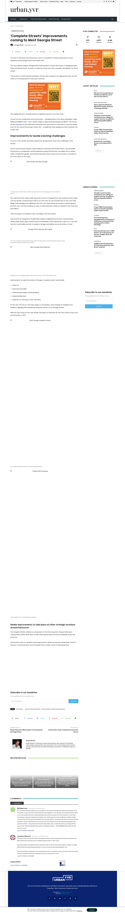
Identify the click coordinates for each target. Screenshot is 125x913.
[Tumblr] (70, 898)
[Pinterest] (65, 898)
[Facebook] (104, 1)
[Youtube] (113, 1)
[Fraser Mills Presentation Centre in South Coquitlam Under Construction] (87, 130)
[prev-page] (11, 791)
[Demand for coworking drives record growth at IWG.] (87, 142)
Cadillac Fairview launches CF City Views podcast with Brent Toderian (104, 245)
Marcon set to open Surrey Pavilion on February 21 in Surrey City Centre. (21, 784)
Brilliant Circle (22, 122)
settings (79, 911)
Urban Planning (67, 776)
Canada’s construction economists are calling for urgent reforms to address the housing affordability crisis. (67, 782)
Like (88, 36)
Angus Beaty (19, 45)
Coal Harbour (19, 709)
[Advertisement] (78, 10)
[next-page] (14, 791)
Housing (96, 215)
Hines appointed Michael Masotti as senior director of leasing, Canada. (44, 784)
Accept (92, 910)
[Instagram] (106, 1)
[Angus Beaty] (11, 45)
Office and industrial (44, 779)
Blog (21, 779)
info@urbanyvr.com (66, 892)
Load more (98, 151)
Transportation (19, 26)
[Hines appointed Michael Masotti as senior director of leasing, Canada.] (44, 774)
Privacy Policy (65, 893)
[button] (112, 19)
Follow (99, 36)
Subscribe (73, 701)
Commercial (97, 241)
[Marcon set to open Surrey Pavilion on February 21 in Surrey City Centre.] (21, 774)
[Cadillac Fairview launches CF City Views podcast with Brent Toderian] (87, 244)
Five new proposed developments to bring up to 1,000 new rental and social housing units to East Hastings (104, 221)
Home (12, 26)
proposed (19, 124)
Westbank (68, 119)
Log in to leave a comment (25, 830)
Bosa (62, 119)
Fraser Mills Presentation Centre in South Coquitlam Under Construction (103, 131)
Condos (96, 127)
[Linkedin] (109, 1)
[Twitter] (111, 1)
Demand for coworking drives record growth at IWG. (103, 143)
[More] (63, 52)
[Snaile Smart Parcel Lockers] (44, 111)
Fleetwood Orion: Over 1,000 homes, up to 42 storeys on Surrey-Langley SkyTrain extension (104, 233)
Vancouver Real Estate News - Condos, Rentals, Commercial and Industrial (45, 709)
